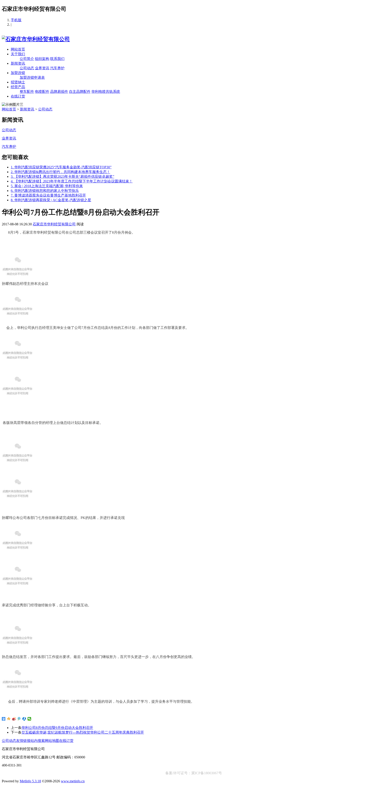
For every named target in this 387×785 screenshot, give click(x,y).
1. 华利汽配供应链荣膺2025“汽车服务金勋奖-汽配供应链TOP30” (61, 167)
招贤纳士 (18, 82)
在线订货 (18, 96)
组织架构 (42, 59)
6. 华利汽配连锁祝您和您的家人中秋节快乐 (45, 191)
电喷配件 (42, 91)
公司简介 (27, 59)
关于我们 (18, 54)
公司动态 (27, 68)
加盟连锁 (18, 73)
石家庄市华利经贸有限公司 (54, 224)
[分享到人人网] (24, 719)
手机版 (16, 20)
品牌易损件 (59, 91)
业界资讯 (42, 68)
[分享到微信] (29, 719)
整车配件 (27, 91)
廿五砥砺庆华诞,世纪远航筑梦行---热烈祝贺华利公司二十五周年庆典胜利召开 (83, 732)
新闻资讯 (18, 63)
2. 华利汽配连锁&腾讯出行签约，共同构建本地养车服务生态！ (60, 172)
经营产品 (18, 87)
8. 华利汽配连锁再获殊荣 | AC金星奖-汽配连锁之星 (51, 200)
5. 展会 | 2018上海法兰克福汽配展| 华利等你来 (47, 186)
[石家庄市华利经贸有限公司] (36, 39)
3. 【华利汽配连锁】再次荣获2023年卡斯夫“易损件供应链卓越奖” (62, 176)
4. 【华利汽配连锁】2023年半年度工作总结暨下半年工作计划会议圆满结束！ (72, 181)
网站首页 (18, 49)
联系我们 (57, 59)
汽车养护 (57, 68)
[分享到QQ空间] (9, 719)
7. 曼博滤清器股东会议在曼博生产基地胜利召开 (48, 195)
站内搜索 (37, 741)
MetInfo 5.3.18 (30, 781)
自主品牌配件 (79, 91)
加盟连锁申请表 (32, 77)
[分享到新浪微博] (14, 719)
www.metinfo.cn (73, 781)
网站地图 (52, 741)
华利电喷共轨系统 (105, 91)
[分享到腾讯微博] (19, 719)
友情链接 (23, 741)
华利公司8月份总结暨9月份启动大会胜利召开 (57, 728)
